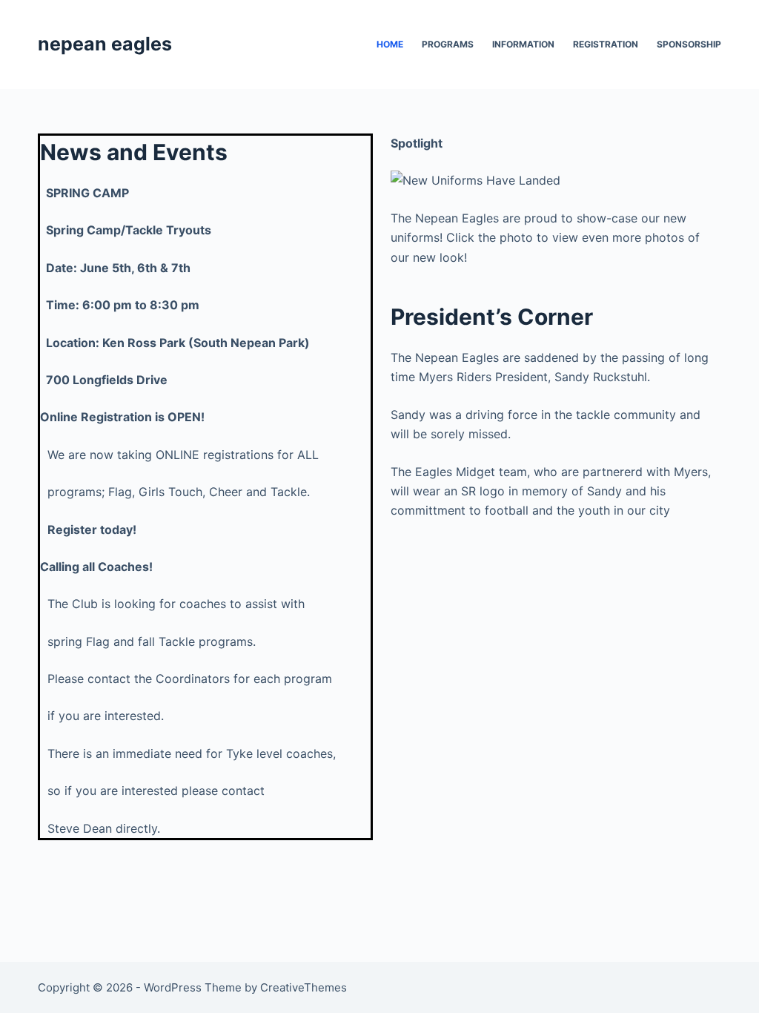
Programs (448, 44)
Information (523, 44)
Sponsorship (689, 44)
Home (390, 44)
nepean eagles (105, 44)
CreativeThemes (303, 987)
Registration (605, 44)
